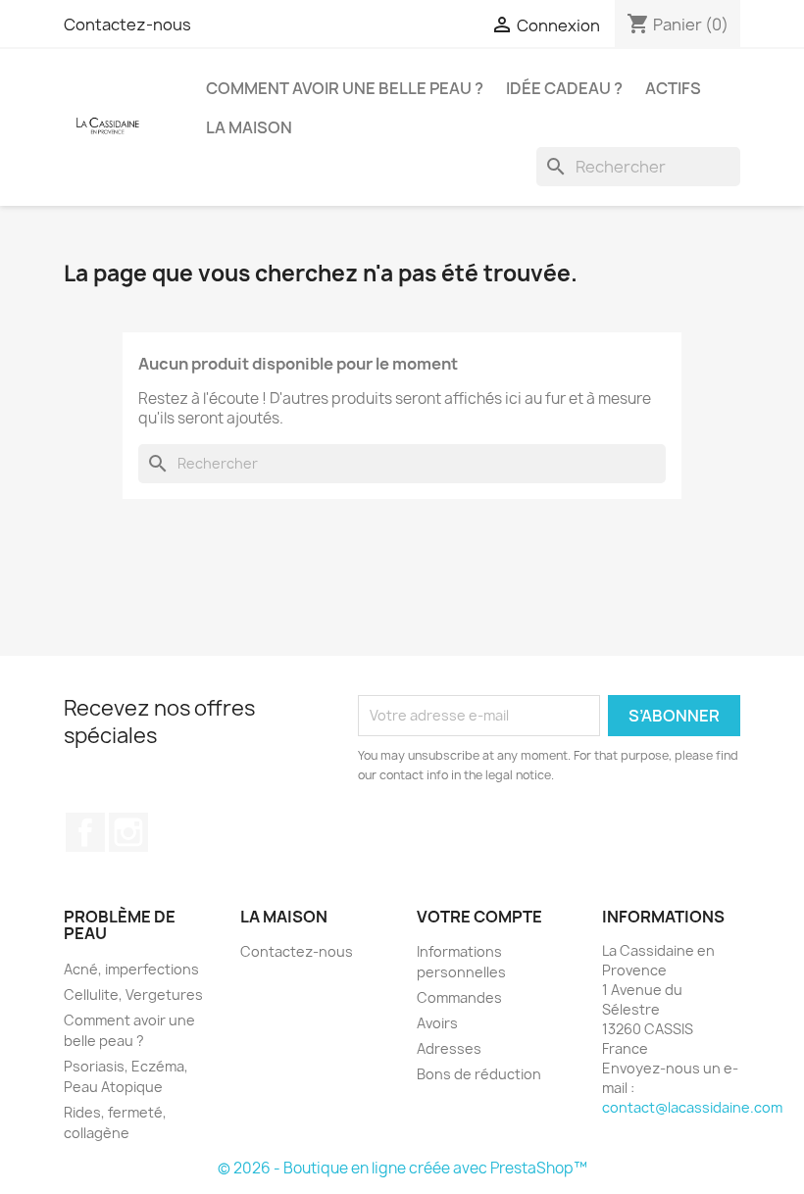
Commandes (459, 997)
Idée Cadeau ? (564, 88)
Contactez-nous (127, 24)
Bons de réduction (479, 1074)
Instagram (128, 832)
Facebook (85, 832)
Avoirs (437, 1023)
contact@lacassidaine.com (692, 1107)
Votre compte (479, 916)
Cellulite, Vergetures (133, 994)
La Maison (249, 127)
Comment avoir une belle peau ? (344, 88)
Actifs (673, 88)
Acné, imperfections (131, 969)
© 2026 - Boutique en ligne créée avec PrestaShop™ (402, 1168)
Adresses (449, 1048)
